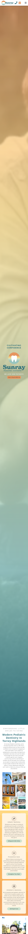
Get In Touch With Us (14, 377)
